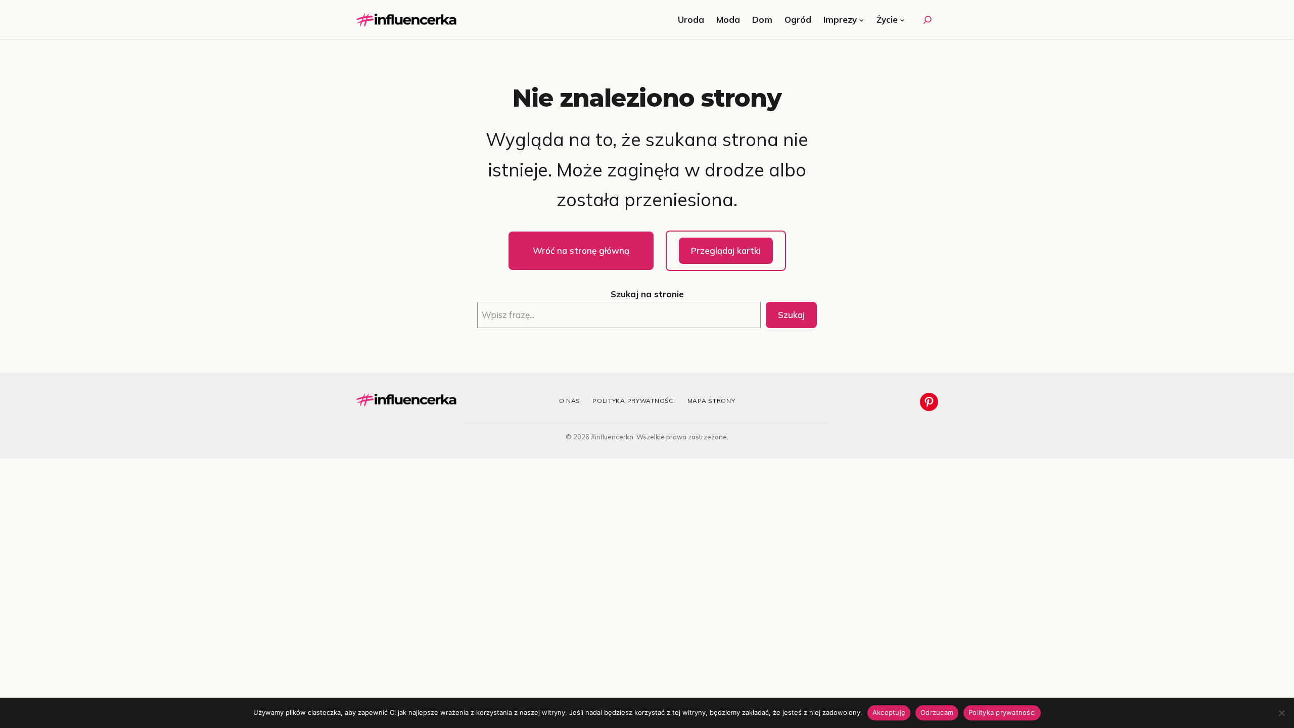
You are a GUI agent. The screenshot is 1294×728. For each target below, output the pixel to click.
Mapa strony (711, 400)
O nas (570, 400)
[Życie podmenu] (902, 19)
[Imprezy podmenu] (861, 19)
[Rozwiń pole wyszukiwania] (927, 19)
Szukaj (791, 314)
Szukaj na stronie (647, 294)
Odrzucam (936, 712)
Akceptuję (888, 712)
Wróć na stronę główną (581, 250)
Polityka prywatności (633, 400)
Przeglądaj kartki (726, 250)
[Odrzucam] (1281, 713)
